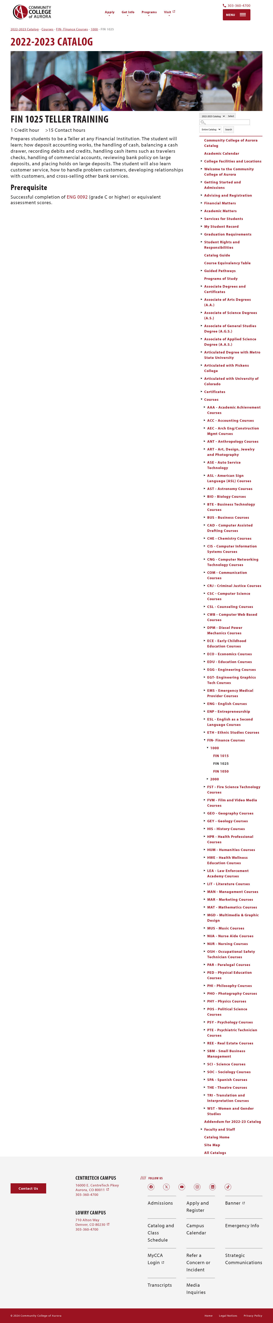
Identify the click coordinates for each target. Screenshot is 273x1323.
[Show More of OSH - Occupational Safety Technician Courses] (204, 951)
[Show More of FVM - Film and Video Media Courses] (204, 800)
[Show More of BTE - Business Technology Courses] (204, 504)
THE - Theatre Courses (227, 1087)
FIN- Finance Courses (72, 29)
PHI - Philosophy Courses (229, 985)
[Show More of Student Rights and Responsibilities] (201, 242)
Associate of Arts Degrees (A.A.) (227, 302)
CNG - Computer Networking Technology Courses (233, 562)
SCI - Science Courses (226, 1064)
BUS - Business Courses (228, 517)
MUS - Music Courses (225, 928)
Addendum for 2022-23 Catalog (232, 1121)
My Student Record (221, 226)
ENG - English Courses (227, 703)
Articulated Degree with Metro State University (232, 355)
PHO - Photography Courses (232, 993)
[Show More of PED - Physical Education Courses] (204, 972)
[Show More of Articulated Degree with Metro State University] (201, 352)
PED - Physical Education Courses (229, 975)
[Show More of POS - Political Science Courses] (204, 1009)
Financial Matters (220, 203)
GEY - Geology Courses (227, 821)
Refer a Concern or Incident (198, 1262)
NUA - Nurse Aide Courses (230, 936)
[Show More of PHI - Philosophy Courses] (204, 986)
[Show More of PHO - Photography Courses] (204, 993)
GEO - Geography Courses (230, 813)
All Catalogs (215, 1152)
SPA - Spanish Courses (227, 1079)
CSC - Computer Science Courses (228, 596)
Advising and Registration (228, 195)
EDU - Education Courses (229, 661)
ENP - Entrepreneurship (228, 711)
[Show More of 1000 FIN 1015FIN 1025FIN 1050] (207, 748)
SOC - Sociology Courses (229, 1072)
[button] (28, 1188)
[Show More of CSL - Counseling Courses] (204, 607)
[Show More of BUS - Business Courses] (204, 517)
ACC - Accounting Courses (230, 420)
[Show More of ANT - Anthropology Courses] (204, 441)
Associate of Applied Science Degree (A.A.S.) (230, 342)
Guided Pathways (220, 270)
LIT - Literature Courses (228, 884)
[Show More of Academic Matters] (201, 211)
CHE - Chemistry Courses (229, 538)
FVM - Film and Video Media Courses (232, 803)
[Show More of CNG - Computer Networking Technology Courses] (204, 559)
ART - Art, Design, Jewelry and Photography (231, 452)
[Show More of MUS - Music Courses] (204, 928)
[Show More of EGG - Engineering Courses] (204, 669)
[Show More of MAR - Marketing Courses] (204, 899)
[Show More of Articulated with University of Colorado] (201, 378)
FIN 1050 (221, 771)
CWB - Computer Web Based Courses (232, 617)
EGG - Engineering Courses (231, 669)
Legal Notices (228, 1315)
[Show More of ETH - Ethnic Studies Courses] (204, 732)
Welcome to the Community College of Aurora (229, 172)
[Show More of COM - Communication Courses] (204, 572)
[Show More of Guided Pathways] (201, 271)
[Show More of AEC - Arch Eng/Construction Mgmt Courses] (204, 428)
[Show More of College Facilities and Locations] (201, 161)
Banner (235, 1203)
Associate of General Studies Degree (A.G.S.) (230, 328)
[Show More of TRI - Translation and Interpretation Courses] (204, 1095)
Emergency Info (242, 1225)
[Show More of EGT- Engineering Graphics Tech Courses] (204, 677)
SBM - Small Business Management (226, 1054)
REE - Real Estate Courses (230, 1043)
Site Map (212, 1145)
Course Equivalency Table (227, 263)
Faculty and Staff (219, 1129)
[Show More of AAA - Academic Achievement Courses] (204, 407)
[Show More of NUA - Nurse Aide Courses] (204, 936)
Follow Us (155, 1178)
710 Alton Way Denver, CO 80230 (93, 1222)
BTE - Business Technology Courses (231, 507)
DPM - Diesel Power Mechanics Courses (224, 630)
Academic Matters (220, 211)
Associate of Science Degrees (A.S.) (230, 315)
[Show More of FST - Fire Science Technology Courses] (204, 787)
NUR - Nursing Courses (227, 943)
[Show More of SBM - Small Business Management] (204, 1051)
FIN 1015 (221, 755)
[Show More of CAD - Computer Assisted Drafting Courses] (204, 525)
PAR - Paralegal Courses (228, 964)
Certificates (214, 391)
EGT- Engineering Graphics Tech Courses (231, 680)
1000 (94, 29)
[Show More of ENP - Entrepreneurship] (204, 711)
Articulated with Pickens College (226, 368)
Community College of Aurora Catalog (231, 143)
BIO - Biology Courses (226, 496)
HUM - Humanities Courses (231, 849)
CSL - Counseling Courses (230, 606)
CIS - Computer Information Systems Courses (232, 549)
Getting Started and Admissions (222, 185)
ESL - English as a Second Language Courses (230, 722)
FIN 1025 (221, 763)
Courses (47, 29)
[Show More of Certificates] (201, 392)
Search (228, 129)
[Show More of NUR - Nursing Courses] (204, 944)
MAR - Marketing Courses (230, 899)
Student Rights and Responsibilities (222, 245)
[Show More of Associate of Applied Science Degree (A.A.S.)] (201, 339)
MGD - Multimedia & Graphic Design (233, 918)
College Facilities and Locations (233, 161)
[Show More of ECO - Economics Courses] (204, 654)
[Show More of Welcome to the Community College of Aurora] (201, 169)
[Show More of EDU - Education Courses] (204, 662)
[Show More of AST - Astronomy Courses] (204, 489)
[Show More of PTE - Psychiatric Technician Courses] (204, 1030)
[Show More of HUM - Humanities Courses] (204, 850)
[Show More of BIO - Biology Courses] (204, 496)
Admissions (160, 1203)
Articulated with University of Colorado (231, 381)
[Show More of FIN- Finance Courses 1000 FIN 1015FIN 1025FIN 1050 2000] (204, 740)
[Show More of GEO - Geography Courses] (204, 813)
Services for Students (223, 218)
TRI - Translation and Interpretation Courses (228, 1098)
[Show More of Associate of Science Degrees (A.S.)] (201, 313)
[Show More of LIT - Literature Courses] (204, 884)
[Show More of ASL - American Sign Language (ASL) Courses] (204, 475)
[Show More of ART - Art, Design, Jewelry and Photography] (204, 449)
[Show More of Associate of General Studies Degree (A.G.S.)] (201, 326)
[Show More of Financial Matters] (201, 203)
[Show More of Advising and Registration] (201, 195)
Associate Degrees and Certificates (225, 289)
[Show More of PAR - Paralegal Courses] (204, 965)
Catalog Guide (217, 255)
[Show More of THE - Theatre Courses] (204, 1087)
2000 (214, 779)
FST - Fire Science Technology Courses (233, 790)
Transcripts (160, 1285)
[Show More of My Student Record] (201, 226)
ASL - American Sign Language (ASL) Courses (229, 478)
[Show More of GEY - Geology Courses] (204, 821)
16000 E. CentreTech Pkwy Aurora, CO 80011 (97, 1187)
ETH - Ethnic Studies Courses (233, 732)
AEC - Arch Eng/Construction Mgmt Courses (233, 431)
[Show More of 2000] (207, 779)
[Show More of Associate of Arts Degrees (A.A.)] (201, 299)
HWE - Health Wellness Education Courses (227, 860)
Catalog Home (217, 1137)
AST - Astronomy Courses (230, 488)
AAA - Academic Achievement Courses (234, 410)
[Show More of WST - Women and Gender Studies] (204, 1108)
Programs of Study (221, 278)
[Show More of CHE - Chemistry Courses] (204, 538)
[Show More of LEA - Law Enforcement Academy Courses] (204, 871)
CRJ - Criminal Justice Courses (234, 585)
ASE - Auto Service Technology (224, 465)
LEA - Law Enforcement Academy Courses (228, 873)
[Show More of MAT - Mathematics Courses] (204, 907)
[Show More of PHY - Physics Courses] (204, 1001)
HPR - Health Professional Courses (230, 839)
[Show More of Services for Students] (201, 219)
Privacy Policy (253, 1315)
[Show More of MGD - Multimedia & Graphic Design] (204, 915)
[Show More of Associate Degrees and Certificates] (201, 286)
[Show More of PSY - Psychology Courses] (204, 1022)
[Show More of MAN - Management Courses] (204, 892)
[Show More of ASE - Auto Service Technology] (204, 462)
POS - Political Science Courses (227, 1012)
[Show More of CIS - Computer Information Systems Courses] (204, 546)
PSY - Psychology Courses (230, 1022)
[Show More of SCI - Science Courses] (204, 1064)
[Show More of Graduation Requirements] (201, 234)
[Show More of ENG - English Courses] (204, 704)
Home (209, 1315)
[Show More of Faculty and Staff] (201, 1129)
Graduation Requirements (228, 234)
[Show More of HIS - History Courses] (204, 829)
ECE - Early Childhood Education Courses (226, 643)
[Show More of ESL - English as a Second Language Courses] (204, 719)
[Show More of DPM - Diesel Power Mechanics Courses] (204, 627)
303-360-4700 (239, 6)
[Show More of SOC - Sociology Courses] (204, 1072)
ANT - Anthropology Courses (233, 441)
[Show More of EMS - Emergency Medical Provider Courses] (204, 690)
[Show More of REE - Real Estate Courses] (204, 1043)
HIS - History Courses (226, 828)
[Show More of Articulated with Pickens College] (201, 365)
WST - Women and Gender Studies (230, 1111)
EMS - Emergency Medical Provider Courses (230, 693)
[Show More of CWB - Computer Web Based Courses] (204, 614)
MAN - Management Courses (232, 891)
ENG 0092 (77, 197)
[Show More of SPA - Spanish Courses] (204, 1080)
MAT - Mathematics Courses (232, 907)
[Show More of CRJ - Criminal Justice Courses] (204, 586)
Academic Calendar (221, 153)
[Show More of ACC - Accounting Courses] (204, 420)
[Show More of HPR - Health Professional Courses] (204, 836)
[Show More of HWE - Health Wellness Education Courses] (204, 857)
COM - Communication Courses (227, 575)
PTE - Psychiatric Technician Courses (232, 1033)
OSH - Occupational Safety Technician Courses (231, 954)
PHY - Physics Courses (226, 1001)
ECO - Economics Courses (229, 654)
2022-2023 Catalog (25, 29)
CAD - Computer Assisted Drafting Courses (230, 528)
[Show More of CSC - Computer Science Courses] (204, 593)
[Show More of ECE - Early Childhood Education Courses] (204, 641)
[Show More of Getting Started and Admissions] (201, 182)
